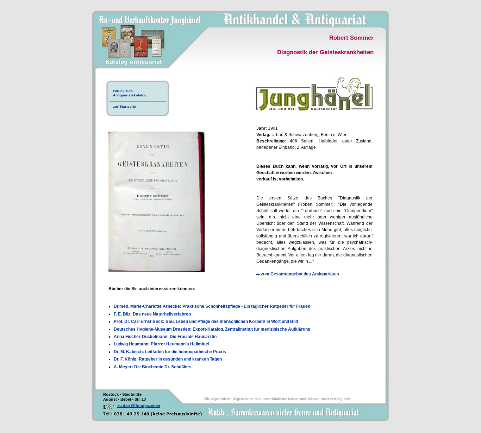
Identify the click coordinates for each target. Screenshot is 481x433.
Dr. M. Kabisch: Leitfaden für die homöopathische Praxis (170, 351)
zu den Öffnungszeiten (138, 405)
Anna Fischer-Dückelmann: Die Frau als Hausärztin (165, 336)
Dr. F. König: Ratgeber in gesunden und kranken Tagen (168, 359)
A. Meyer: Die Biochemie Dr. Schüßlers (153, 366)
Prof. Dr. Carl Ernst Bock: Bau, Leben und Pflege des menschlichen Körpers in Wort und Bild (206, 321)
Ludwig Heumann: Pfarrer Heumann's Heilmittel (161, 344)
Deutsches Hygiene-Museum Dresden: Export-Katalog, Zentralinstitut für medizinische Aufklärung (212, 329)
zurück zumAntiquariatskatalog (129, 93)
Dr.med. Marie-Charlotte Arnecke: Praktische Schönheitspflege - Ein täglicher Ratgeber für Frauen (212, 306)
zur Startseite (124, 106)
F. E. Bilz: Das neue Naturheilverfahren (152, 314)
